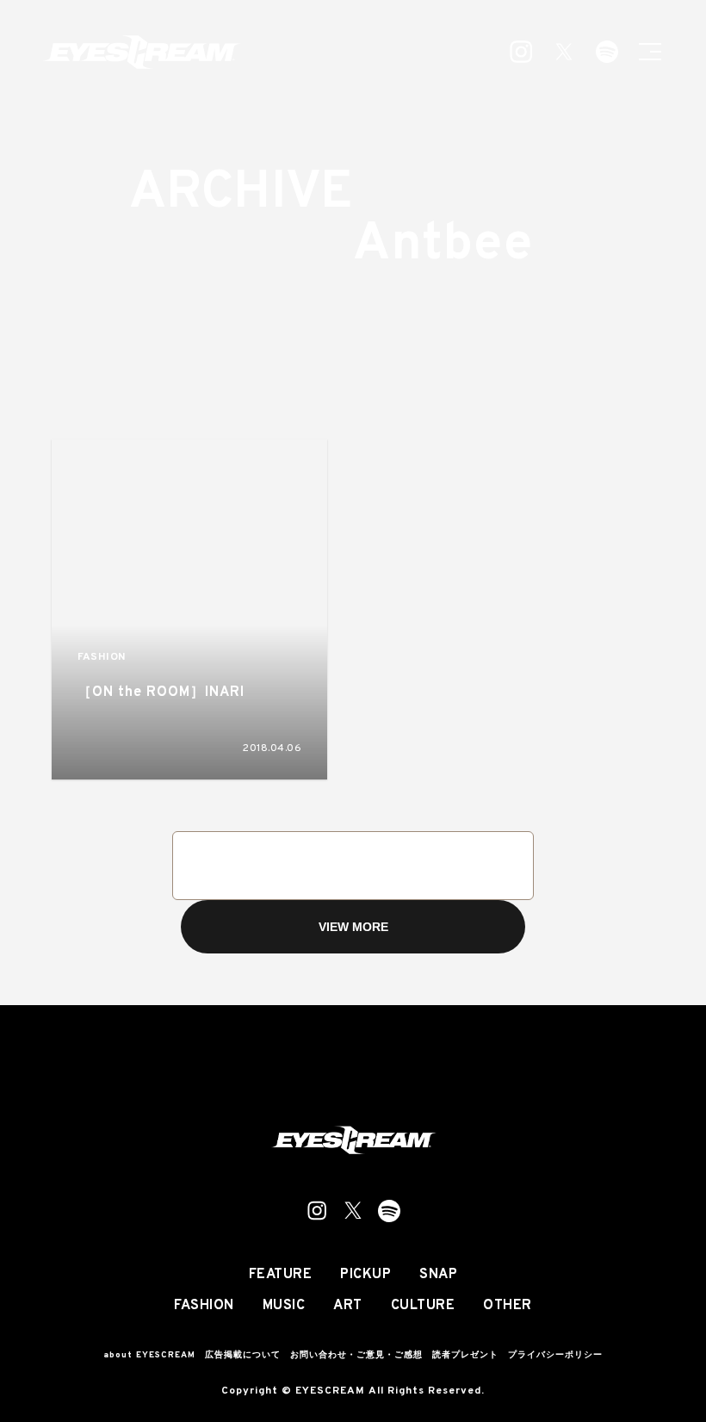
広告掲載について (243, 1355)
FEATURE (281, 1274)
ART (347, 1305)
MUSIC (284, 1305)
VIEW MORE (353, 927)
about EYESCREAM (149, 1355)
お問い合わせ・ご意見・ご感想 (356, 1355)
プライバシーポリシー (555, 1355)
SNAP (438, 1274)
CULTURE (423, 1305)
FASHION (101, 657)
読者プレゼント (465, 1355)
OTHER (507, 1305)
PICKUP (365, 1274)
